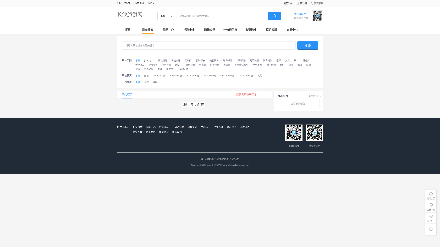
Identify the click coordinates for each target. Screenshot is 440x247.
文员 (287, 60)
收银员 (226, 64)
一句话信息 (230, 29)
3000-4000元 (176, 75)
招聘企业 (189, 29)
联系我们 (177, 132)
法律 (308, 64)
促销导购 (166, 64)
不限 (137, 60)
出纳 (282, 64)
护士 (296, 60)
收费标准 (250, 29)
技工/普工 (149, 60)
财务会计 (307, 60)
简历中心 (168, 29)
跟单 (159, 69)
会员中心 (292, 29)
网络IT (178, 64)
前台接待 (214, 64)
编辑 (300, 64)
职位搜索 (147, 29)
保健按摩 (190, 64)
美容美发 (214, 60)
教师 (278, 60)
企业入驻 (218, 127)
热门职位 (127, 94)
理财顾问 (170, 69)
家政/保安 (200, 60)
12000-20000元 (245, 75)
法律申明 (244, 127)
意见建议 (164, 132)
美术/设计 (227, 60)
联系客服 (271, 29)
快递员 (202, 64)
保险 (291, 64)
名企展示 (164, 127)
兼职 (155, 82)
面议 (146, 75)
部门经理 (271, 64)
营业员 (188, 60)
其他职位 (183, 69)
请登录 (151, 3)
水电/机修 (257, 64)
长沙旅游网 (130, 14)
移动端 (303, 3)
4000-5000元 (193, 75)
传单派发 (139, 64)
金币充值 (151, 132)
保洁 (137, 69)
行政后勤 (241, 60)
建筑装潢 (254, 60)
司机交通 (175, 60)
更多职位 (313, 96)
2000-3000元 (159, 75)
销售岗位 (267, 60)
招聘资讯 (192, 127)
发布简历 (205, 127)
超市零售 (153, 64)
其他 (260, 75)
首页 (127, 29)
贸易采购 (148, 69)
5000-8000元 (210, 75)
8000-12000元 (227, 75)
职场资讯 (209, 29)
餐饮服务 (162, 60)
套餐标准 (137, 132)
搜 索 (308, 45)
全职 (146, 82)
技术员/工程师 (241, 64)
